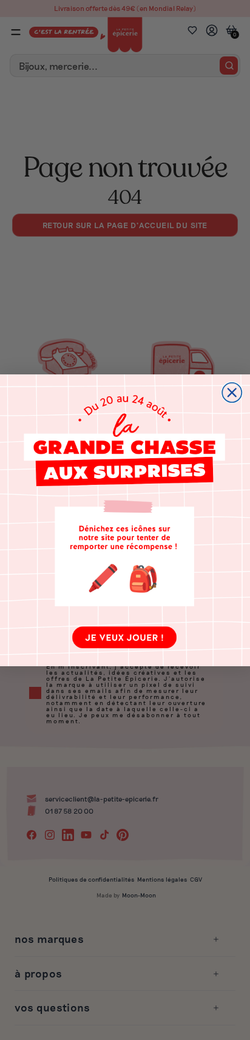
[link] (125, 520)
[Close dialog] (232, 392)
